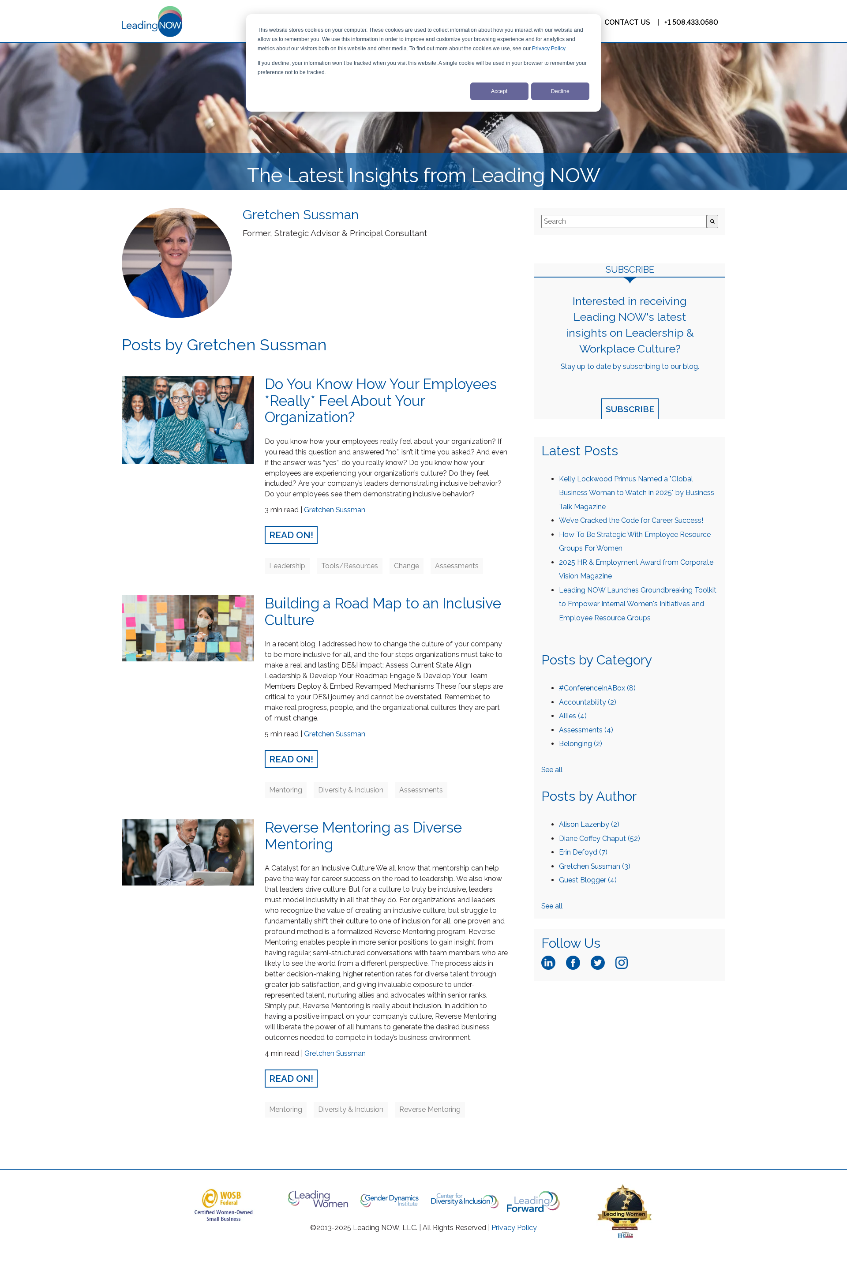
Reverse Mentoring (430, 1109)
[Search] (712, 221)
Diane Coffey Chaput (599, 838)
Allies (573, 716)
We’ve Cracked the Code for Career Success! (631, 520)
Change (406, 566)
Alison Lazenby (589, 824)
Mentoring (285, 790)
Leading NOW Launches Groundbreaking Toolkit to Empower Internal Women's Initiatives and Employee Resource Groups (637, 604)
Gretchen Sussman (334, 510)
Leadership (287, 566)
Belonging (580, 743)
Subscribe (630, 409)
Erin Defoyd (583, 852)
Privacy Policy (548, 48)
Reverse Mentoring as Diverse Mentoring (363, 836)
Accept (499, 91)
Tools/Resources (349, 566)
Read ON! (291, 534)
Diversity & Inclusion (350, 790)
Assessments (457, 566)
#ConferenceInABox (597, 688)
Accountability (587, 702)
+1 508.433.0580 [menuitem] (691, 21)
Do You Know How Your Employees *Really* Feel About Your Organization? (381, 400)
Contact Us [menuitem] (627, 22)
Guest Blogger (588, 880)
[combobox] (624, 221)
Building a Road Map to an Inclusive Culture (383, 612)
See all (551, 769)
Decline (560, 91)
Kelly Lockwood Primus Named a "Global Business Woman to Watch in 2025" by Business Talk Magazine (636, 493)
